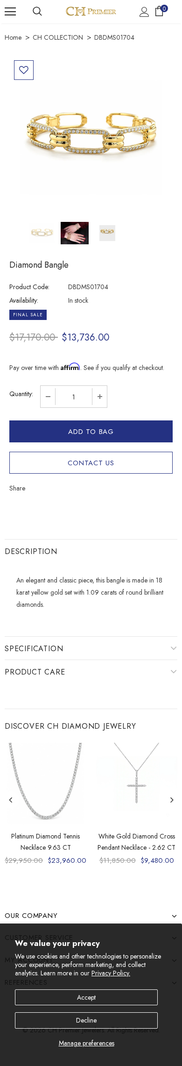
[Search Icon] (37, 11)
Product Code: (29, 286)
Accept (86, 997)
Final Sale (28, 314)
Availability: (23, 300)
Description (31, 551)
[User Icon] (144, 12)
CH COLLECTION (58, 37)
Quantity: (21, 393)
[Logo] (91, 11)
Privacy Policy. (110, 973)
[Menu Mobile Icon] (10, 11)
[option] (91, 137)
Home (13, 37)
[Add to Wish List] (24, 70)
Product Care (35, 672)
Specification (34, 648)
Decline (86, 1020)
